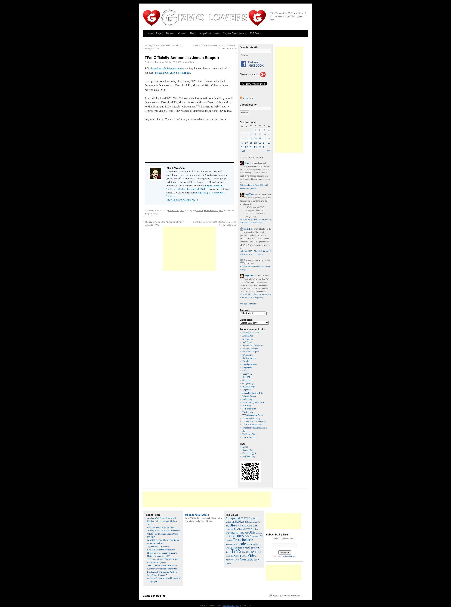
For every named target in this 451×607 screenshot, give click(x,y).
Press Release (211, 210)
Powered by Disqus (248, 303)
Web (203, 189)
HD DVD (231, 536)
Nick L (247, 228)
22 (255, 142)
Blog (198, 192)
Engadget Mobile (249, 364)
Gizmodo (246, 380)
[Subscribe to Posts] (241, 98)
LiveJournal (193, 189)
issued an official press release (167, 68)
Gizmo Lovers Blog (154, 595)
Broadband (173, 210)
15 (255, 138)
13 (246, 138)
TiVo (182, 210)
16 (260, 138)
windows (230, 559)
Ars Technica (247, 338)
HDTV (241, 536)
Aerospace (231, 518)
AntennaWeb (247, 335)
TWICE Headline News (252, 424)
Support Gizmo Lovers (234, 33)
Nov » (268, 150)
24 (264, 142)
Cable (249, 525)
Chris (246, 162)
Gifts (251, 532)
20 (246, 142)
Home (150, 33)
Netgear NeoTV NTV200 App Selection (253, 266)
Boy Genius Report (250, 351)
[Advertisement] (189, 249)
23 (260, 142)
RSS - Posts (248, 98)
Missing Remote (249, 396)
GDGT (245, 370)
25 (269, 142)
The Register (247, 411)
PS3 (237, 544)
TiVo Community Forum (252, 415)
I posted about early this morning (172, 72)
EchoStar (254, 529)
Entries (247, 449)
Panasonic (255, 536)
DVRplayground (249, 357)
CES (255, 525)
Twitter (170, 189)
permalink (153, 213)
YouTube (246, 559)
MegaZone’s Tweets (197, 514)
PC (261, 536)
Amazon (244, 517)
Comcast (230, 529)
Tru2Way (243, 556)
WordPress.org (248, 456)
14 (251, 138)
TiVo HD (256, 551)
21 (251, 142)
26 (242, 146)
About (193, 33)
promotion (231, 544)
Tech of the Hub (249, 408)
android (236, 521)
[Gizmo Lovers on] (253, 77)
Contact (182, 33)
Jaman (199, 210)
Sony (228, 551)
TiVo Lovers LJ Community (254, 421)
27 (246, 146)
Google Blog (247, 383)
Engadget (246, 361)
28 (251, 146)
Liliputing (246, 389)
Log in (245, 446)
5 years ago (253, 188)
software (257, 547)
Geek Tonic (247, 373)
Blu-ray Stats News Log (252, 345)
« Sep (242, 150)
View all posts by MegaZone (182, 199)
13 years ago (259, 298)
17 (264, 138)
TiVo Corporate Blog (251, 418)
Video (252, 555)
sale (243, 543)
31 (264, 146)
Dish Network (239, 529)
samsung (250, 544)
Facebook (219, 185)
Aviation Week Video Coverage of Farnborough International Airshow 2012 (162, 521)
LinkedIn (180, 189)
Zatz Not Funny (249, 437)
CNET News (247, 354)
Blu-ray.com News (250, 348)
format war (243, 532)
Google (259, 532)
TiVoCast (246, 551)
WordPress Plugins (231, 605)
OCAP (248, 536)
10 (264, 134)
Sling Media (245, 547)
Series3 (258, 544)
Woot (237, 559)
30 (260, 146)
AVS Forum (247, 342)
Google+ (207, 185)
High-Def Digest (249, 386)
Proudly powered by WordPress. (286, 595)
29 (255, 146)
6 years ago (259, 223)
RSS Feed (254, 33)
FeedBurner (290, 556)
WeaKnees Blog (249, 434)
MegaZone (190, 61)
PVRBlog (246, 405)
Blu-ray (235, 525)
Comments (249, 453)
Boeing (244, 526)
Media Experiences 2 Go (252, 392)
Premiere (229, 540)
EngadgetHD (247, 367)
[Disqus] (189, 320)
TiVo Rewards (232, 555)
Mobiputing (247, 399)
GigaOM (246, 376)
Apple (244, 521)
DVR (248, 529)
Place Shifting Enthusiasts (253, 402)
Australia (252, 521)
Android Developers (251, 332)
